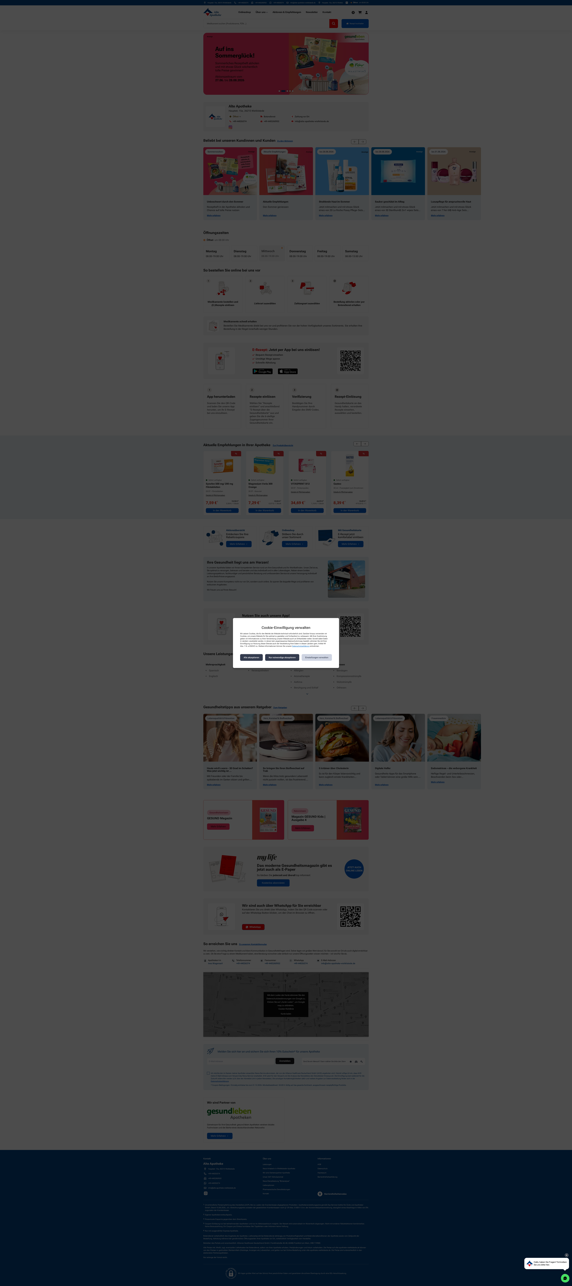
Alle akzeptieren (251, 657)
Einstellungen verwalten (316, 657)
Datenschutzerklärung (301, 646)
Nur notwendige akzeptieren (282, 657)
